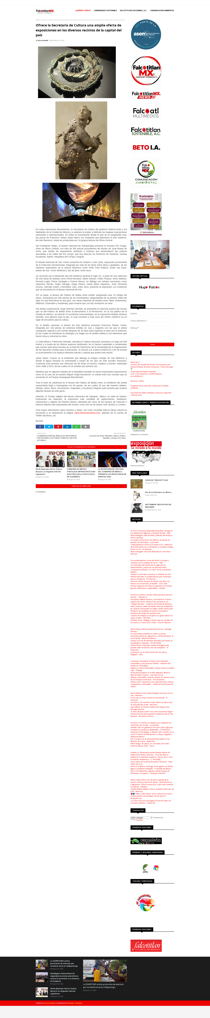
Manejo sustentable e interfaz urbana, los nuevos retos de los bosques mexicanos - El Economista (152, 678)
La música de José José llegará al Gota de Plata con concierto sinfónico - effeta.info (151, 801)
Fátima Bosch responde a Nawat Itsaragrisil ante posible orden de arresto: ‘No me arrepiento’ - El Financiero (150, 647)
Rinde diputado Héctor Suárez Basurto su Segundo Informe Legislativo (49, 471)
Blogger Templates (75, 1003)
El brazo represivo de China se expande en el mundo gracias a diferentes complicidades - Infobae (151, 587)
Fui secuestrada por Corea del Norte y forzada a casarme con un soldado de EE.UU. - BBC (150, 561)
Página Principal (41, 20)
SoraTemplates (50, 1003)
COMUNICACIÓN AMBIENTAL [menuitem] (162, 10)
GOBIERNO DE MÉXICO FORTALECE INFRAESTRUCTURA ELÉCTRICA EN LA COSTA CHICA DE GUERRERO (81, 473)
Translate (139, 820)
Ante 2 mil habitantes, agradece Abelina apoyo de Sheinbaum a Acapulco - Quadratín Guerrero (150, 772)
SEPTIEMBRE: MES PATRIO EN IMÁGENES (158, 506)
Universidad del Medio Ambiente (143, 371)
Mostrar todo (136, 395)
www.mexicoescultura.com (87, 413)
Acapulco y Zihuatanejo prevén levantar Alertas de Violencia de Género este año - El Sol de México (150, 753)
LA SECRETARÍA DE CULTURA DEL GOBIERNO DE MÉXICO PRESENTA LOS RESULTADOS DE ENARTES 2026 (112, 473)
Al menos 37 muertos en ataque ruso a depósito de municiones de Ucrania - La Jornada (151, 724)
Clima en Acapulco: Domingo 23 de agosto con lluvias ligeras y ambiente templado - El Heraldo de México (152, 767)
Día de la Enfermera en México (158, 492)
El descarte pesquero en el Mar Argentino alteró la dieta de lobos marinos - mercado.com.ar (150, 673)
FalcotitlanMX (42, 40)
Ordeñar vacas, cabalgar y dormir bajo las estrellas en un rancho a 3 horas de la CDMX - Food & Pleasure (152, 621)
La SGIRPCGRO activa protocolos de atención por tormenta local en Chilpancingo (64, 963)
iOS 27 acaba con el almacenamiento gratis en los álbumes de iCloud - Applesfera (150, 740)
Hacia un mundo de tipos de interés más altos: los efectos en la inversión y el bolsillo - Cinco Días (150, 582)
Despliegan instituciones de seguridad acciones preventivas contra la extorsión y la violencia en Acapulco (64, 977)
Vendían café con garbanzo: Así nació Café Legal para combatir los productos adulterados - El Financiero (152, 728)
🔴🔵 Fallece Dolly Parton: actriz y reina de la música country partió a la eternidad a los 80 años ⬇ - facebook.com (151, 796)
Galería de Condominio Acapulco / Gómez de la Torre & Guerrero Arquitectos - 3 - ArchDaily (152, 758)
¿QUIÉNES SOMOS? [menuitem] (83, 10)
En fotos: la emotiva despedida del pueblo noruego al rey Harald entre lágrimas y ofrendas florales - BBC (151, 532)
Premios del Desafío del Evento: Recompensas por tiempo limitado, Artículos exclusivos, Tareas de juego (152, 365)
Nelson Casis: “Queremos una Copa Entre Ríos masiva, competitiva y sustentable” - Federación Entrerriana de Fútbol (152, 684)
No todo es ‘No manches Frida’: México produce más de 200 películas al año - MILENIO (151, 703)
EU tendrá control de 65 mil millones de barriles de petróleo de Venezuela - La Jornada (150, 541)
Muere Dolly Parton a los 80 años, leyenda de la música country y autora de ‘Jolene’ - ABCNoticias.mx (151, 781)
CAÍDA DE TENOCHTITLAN (156, 480)
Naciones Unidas (137, 381)
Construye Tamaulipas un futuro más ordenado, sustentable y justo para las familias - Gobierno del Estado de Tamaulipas (150, 663)
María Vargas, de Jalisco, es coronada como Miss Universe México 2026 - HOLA (150, 744)
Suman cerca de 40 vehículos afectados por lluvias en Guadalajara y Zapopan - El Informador (152, 641)
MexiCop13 (135, 362)
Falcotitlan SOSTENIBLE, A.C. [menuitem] (133, 10)
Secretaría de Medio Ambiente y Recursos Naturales (151, 393)
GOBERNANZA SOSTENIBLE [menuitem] (105, 10)
